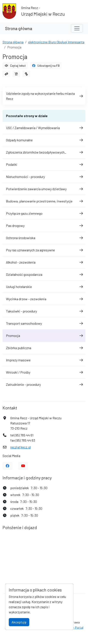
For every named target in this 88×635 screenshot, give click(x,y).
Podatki (11, 164)
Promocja (13, 335)
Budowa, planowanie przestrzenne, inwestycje (39, 201)
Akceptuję (19, 622)
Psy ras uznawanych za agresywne (30, 250)
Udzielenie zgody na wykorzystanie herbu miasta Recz (40, 96)
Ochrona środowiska (20, 238)
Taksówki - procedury (21, 311)
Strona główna (18, 28)
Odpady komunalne (19, 140)
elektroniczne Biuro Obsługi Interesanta (56, 42)
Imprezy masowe (18, 360)
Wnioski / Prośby (18, 372)
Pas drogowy (15, 225)
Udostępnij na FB (48, 65)
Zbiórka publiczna (18, 348)
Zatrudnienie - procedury (23, 384)
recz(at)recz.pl (20, 447)
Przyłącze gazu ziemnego (24, 213)
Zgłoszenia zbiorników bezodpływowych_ (36, 152)
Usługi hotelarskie (19, 287)
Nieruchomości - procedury (25, 177)
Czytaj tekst (18, 65)
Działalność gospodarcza (24, 274)
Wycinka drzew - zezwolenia (26, 299)
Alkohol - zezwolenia (20, 262)
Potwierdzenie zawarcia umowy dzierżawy (36, 189)
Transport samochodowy (24, 323)
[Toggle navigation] (77, 28)
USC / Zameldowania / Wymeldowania (33, 128)
